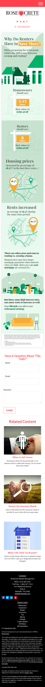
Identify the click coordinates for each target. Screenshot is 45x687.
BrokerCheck (5, 634)
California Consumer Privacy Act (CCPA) (18, 660)
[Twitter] (17, 21)
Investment (22, 608)
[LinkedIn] (20, 21)
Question (7, 390)
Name (7, 363)
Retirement (22, 605)
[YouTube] (24, 21)
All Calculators (22, 626)
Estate (22, 610)
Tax (22, 614)
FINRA (27, 673)
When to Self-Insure (23, 457)
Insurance (22, 612)
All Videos (22, 624)
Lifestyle (23, 619)
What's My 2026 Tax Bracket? (22, 552)
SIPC (31, 673)
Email (7, 376)
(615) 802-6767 (24, 26)
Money (22, 617)
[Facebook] (26, 21)
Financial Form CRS (10, 628)
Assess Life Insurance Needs (22, 506)
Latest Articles (22, 621)
